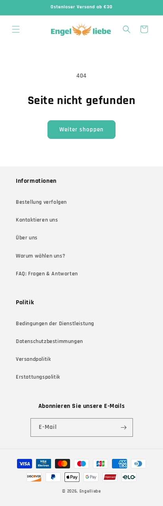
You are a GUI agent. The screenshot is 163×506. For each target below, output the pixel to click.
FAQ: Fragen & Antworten (47, 273)
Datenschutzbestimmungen (49, 341)
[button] (16, 29)
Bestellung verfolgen (41, 202)
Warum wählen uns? (40, 256)
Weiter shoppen (81, 129)
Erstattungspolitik (38, 377)
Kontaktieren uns (37, 220)
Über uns (27, 237)
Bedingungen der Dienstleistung (55, 323)
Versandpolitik (33, 359)
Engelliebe (90, 491)
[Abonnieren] (124, 427)
